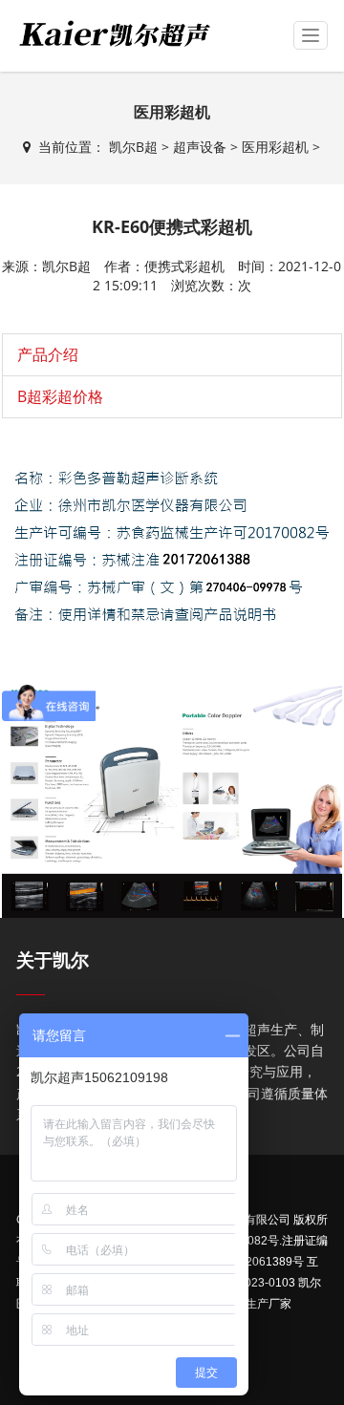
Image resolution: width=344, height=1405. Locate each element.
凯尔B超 (133, 147)
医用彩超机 (275, 147)
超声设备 (199, 147)
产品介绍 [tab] (47, 354)
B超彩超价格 (60, 396)
